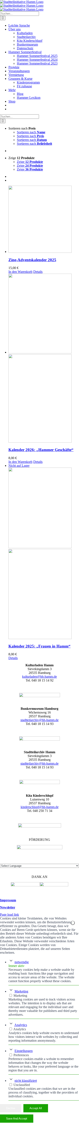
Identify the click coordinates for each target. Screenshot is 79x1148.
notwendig (22, 962)
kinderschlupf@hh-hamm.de (40, 807)
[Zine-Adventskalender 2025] (43, 220)
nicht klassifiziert (26, 1080)
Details (38, 271)
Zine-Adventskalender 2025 (32, 260)
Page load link (9, 914)
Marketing (21, 991)
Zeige (30, 162)
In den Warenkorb (20, 271)
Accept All (35, 1108)
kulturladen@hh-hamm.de (39, 676)
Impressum (8, 900)
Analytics (20, 1025)
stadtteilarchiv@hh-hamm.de (39, 720)
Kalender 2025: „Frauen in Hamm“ (39, 646)
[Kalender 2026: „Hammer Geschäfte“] (43, 359)
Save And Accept (16, 1118)
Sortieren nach (31, 132)
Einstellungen (24, 1051)
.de (57, 763)
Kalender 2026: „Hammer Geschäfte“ (41, 450)
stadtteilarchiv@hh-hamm (37, 763)
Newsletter (7, 907)
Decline (10, 1108)
